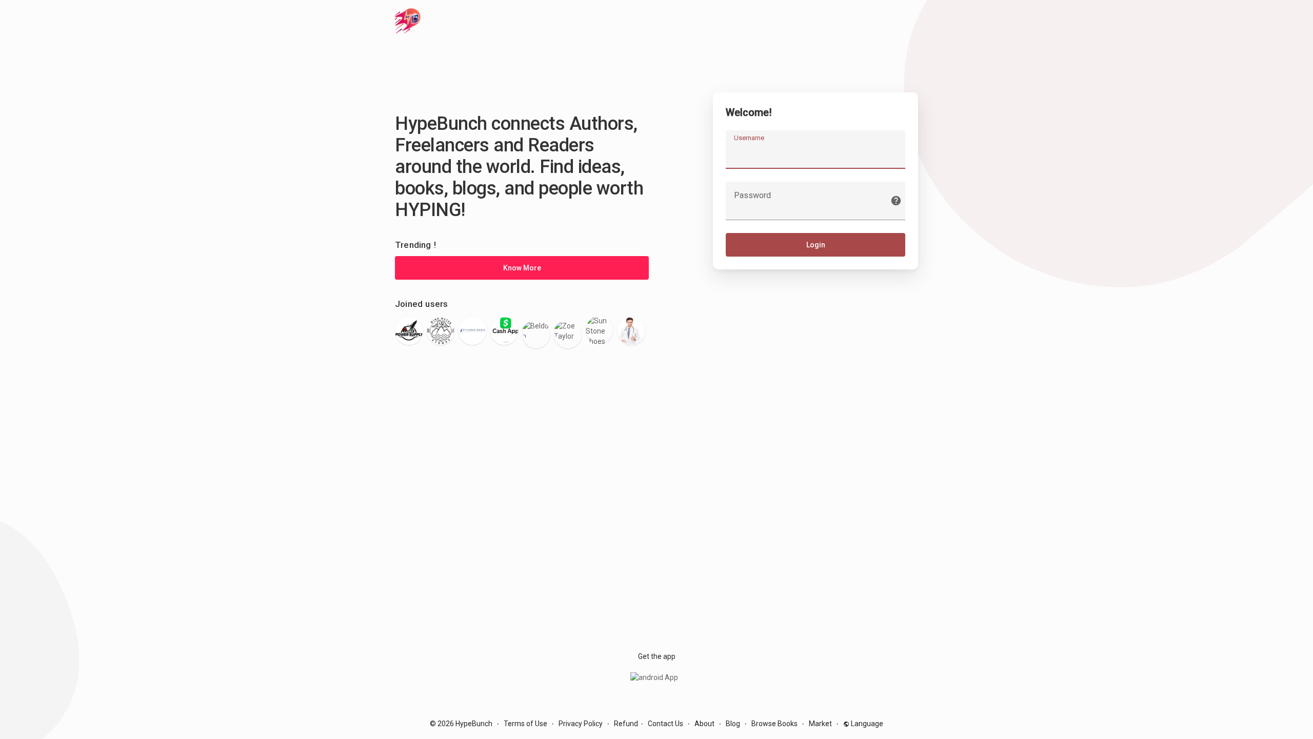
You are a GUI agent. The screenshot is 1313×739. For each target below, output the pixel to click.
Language (866, 723)
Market (820, 723)
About (704, 723)
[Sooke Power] (409, 331)
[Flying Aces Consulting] (472, 331)
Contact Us (665, 723)
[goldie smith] (504, 331)
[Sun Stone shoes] (599, 329)
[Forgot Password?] (896, 200)
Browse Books (774, 723)
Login (815, 245)
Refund (626, 723)
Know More (522, 268)
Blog (733, 723)
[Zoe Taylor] (568, 334)
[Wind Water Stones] (440, 331)
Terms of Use (525, 723)
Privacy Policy (581, 723)
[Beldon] (536, 334)
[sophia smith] (631, 331)
